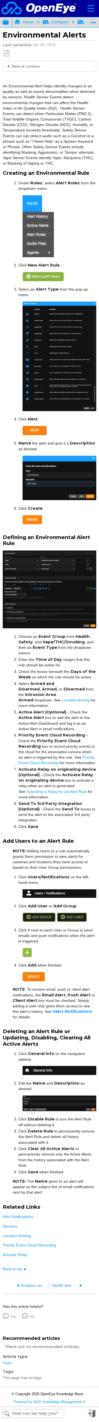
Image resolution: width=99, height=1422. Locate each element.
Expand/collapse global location (93, 20)
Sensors (10, 1226)
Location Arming (76, 700)
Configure (60, 22)
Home (28, 22)
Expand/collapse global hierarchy (9, 22)
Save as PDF (6, 53)
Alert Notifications (18, 1216)
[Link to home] (38, 8)
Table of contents (25, 66)
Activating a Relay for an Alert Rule (56, 791)
